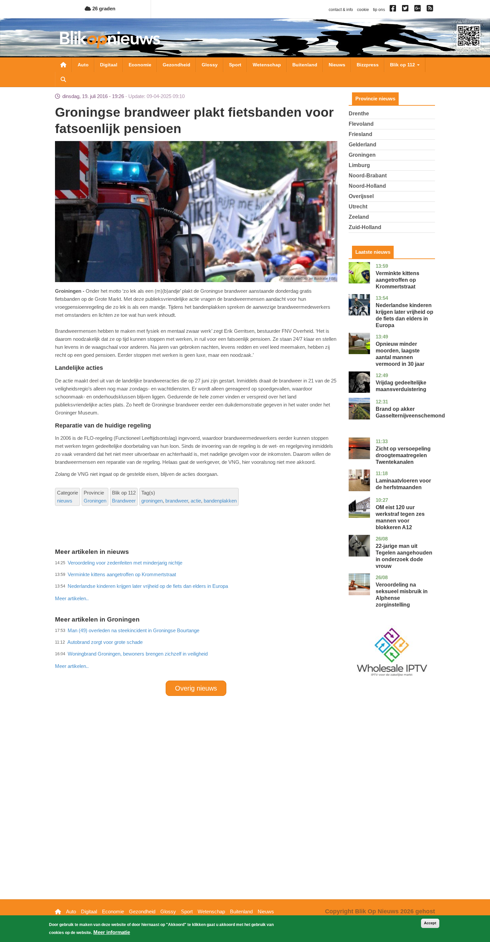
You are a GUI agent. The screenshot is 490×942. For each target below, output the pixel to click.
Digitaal (108, 64)
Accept (430, 923)
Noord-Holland (367, 186)
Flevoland (361, 124)
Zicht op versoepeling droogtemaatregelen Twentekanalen (403, 455)
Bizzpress (368, 64)
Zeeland (359, 217)
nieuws (64, 501)
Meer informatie (111, 932)
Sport (235, 64)
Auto (83, 64)
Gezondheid (176, 64)
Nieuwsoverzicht (63, 64)
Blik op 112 (403, 64)
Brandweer (124, 501)
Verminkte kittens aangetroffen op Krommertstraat (397, 279)
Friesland (360, 134)
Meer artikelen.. (72, 598)
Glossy (210, 64)
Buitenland (304, 64)
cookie (363, 9)
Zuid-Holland (365, 227)
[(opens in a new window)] (394, 9)
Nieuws (337, 64)
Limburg (359, 165)
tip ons (379, 9)
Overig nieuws (196, 688)
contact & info (341, 9)
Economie (140, 64)
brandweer (176, 501)
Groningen (95, 501)
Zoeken (63, 79)
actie (196, 501)
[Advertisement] (196, 584)
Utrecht (358, 206)
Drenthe (359, 113)
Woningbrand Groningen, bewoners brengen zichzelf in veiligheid (138, 654)
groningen (152, 501)
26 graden (103, 8)
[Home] (110, 39)
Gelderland (362, 144)
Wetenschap (267, 64)
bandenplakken (220, 501)
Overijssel (361, 196)
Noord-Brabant (368, 175)
